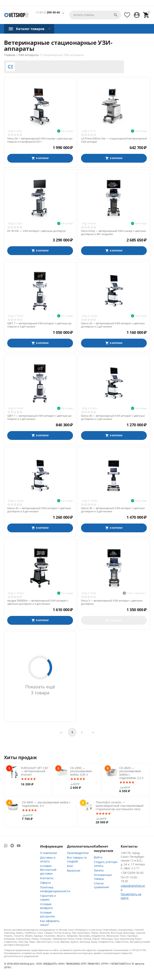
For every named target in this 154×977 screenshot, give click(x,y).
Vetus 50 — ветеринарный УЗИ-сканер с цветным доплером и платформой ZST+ (40, 140)
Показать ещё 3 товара (40, 690)
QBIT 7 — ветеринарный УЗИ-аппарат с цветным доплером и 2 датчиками (39, 417)
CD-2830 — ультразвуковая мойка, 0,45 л (81, 771)
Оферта (45, 883)
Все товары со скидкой (77, 859)
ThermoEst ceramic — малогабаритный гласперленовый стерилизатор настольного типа (119, 805)
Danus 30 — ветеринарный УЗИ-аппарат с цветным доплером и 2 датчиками (113, 417)
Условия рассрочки (47, 914)
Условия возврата (46, 906)
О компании (48, 853)
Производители (78, 853)
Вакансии (73, 870)
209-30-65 (47, 12)
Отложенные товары (103, 877)
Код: (11, 131)
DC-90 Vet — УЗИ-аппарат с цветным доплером (36, 231)
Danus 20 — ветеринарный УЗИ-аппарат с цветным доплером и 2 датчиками (113, 325)
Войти (98, 857)
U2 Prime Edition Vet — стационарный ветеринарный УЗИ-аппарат (114, 140)
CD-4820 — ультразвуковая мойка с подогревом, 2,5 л (131, 773)
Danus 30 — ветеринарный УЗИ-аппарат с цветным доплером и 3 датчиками (113, 510)
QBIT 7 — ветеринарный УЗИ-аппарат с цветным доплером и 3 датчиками (39, 325)
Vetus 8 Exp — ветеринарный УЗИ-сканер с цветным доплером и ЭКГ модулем (113, 232)
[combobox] (95, 15)
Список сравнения (101, 885)
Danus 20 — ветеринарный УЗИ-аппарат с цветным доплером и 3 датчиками (39, 510)
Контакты (46, 878)
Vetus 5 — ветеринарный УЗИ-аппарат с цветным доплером (112, 602)
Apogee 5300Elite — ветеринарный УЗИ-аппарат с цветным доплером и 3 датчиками (37, 602)
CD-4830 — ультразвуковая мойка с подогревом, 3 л (46, 804)
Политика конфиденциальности (55, 889)
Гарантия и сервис (48, 897)
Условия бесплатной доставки (48, 869)
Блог (70, 866)
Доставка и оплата (47, 859)
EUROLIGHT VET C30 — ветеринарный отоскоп (34, 771)
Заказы (99, 870)
